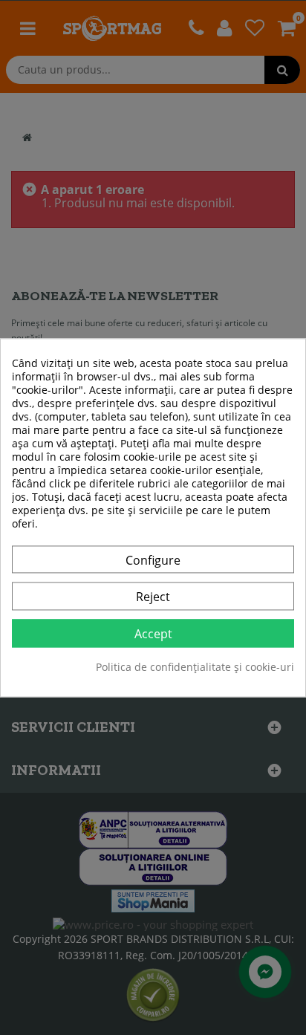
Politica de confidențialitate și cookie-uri (195, 667)
